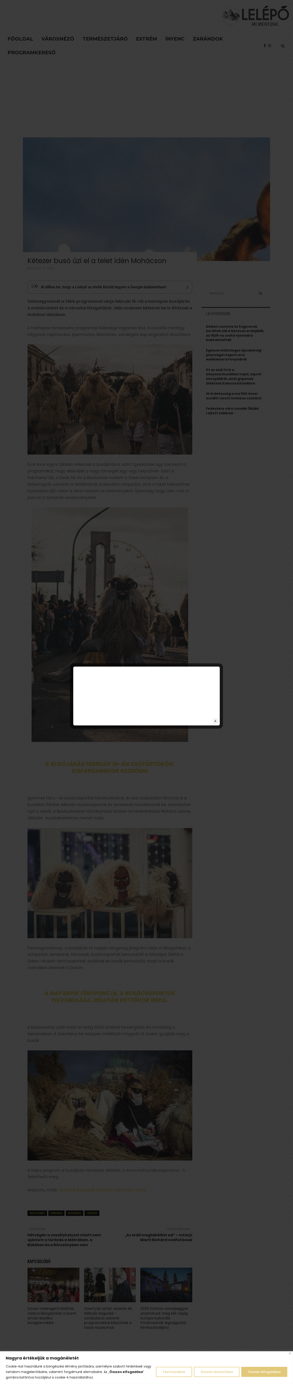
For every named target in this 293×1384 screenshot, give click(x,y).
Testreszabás (174, 1372)
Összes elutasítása (217, 1372)
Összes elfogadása (264, 1372)
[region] (146, 1367)
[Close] (290, 1353)
